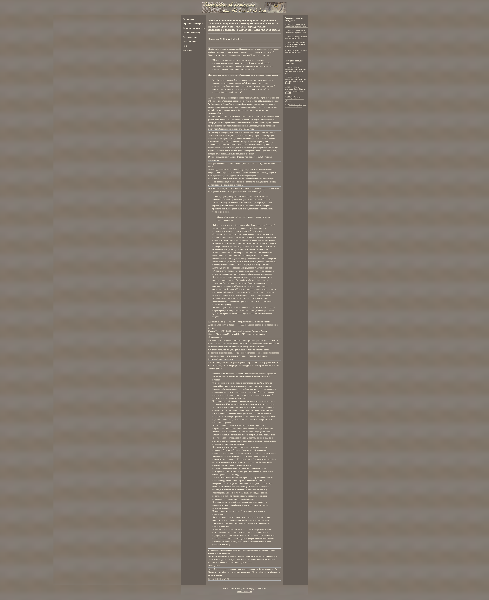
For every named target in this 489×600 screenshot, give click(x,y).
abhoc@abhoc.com (244, 591)
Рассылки (187, 50)
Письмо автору (190, 37)
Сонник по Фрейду (191, 33)
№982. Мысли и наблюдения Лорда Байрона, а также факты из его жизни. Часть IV (295, 80)
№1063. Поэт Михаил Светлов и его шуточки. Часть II (296, 25)
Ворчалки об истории (193, 24)
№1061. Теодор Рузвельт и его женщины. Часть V (296, 37)
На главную (188, 19)
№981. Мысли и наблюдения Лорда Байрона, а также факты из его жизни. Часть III (295, 90)
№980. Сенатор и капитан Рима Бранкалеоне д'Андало (294, 99)
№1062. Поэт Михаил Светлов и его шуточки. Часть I (296, 31)
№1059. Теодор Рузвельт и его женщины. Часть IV (296, 51)
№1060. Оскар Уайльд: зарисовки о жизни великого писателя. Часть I (295, 44)
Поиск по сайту (190, 41)
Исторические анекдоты (194, 28)
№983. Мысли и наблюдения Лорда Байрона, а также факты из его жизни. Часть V (295, 70)
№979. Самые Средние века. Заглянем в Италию (295, 106)
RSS (185, 46)
